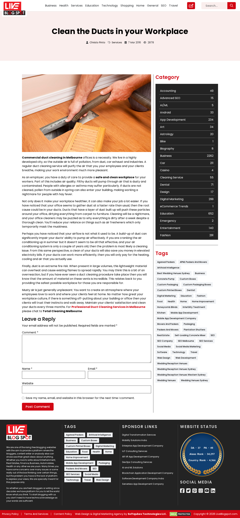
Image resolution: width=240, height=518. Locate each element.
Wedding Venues (166, 380)
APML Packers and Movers (193, 261)
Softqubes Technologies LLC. (147, 514)
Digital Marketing (166, 295)
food (160, 301)
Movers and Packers (168, 323)
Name (27, 369)
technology (178, 352)
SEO (163, 6)
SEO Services (206, 340)
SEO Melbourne (186, 340)
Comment (30, 332)
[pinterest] (194, 490)
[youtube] (207, 490)
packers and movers (168, 329)
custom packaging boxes (197, 284)
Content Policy (63, 514)
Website (27, 383)
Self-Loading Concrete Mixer (190, 335)
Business (51, 6)
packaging (189, 323)
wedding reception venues (172, 363)
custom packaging (167, 284)
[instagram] (201, 490)
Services (77, 6)
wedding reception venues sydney (176, 369)
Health (63, 6)
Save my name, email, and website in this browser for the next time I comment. (80, 398)
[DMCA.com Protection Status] (180, 514)
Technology (110, 6)
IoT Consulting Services (134, 451)
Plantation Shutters (194, 329)
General (152, 6)
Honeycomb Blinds (167, 307)
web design (163, 357)
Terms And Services (36, 514)
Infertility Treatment (194, 307)
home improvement (203, 301)
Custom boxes (188, 278)
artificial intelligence (168, 267)
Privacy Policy (10, 514)
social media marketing (188, 346)
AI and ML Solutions (132, 467)
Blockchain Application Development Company (147, 473)
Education (92, 6)
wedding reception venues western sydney (181, 374)
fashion (201, 295)
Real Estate (163, 335)
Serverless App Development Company (143, 483)
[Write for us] (191, 5)
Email (92, 369)
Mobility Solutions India (134, 440)
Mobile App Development (184, 312)
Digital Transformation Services (139, 434)
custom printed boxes (169, 290)
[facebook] (182, 490)
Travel (173, 6)
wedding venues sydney (194, 380)
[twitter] (188, 490)
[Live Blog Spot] (16, 8)
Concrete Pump (165, 278)
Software (162, 352)
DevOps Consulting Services (137, 462)
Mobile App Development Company (176, 318)
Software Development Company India (143, 478)
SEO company (165, 340)
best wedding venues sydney (173, 273)
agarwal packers (166, 261)
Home (140, 6)
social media (164, 346)
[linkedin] (213, 490)
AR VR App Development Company (140, 456)
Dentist (191, 290)
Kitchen (161, 312)
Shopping (127, 6)
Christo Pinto (97, 42)
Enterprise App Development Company (142, 445)
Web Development (186, 357)
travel (193, 352)
